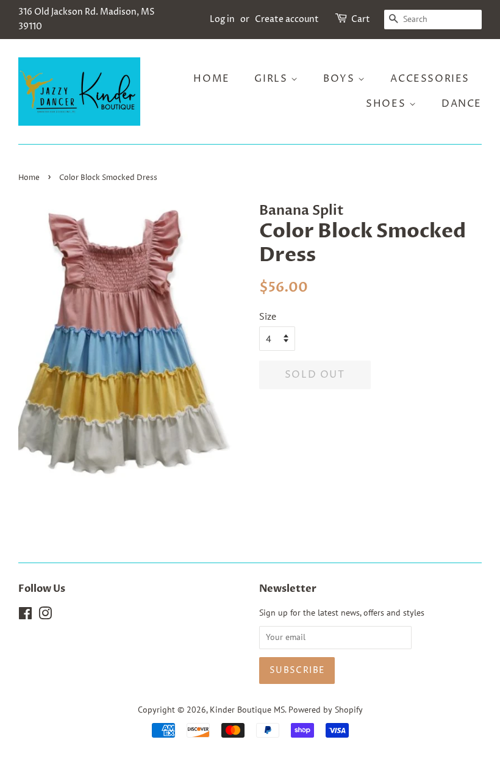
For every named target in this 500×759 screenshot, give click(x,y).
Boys (340, 78)
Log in (222, 19)
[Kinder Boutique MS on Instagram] (45, 615)
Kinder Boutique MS (247, 709)
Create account (287, 19)
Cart (360, 19)
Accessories (430, 78)
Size (267, 316)
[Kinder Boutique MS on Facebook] (25, 615)
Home (211, 78)
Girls (272, 78)
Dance (461, 103)
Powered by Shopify (325, 709)
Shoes (387, 103)
